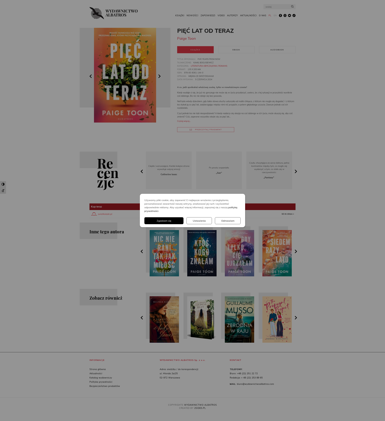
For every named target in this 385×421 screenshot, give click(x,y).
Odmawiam (227, 220)
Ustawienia (199, 220)
